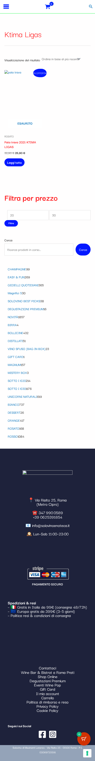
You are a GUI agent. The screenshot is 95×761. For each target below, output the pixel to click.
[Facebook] (42, 734)
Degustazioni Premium (48, 680)
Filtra (11, 223)
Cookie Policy (47, 710)
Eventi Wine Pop (47, 685)
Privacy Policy (47, 706)
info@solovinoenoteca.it (51, 525)
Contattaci (47, 668)
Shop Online (47, 676)
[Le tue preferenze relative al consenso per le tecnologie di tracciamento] (87, 753)
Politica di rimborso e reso (47, 702)
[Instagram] (53, 734)
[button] (91, 7)
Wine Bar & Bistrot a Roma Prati (47, 672)
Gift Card (47, 689)
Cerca (8, 240)
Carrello (47, 698)
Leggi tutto (14, 162)
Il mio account (47, 693)
